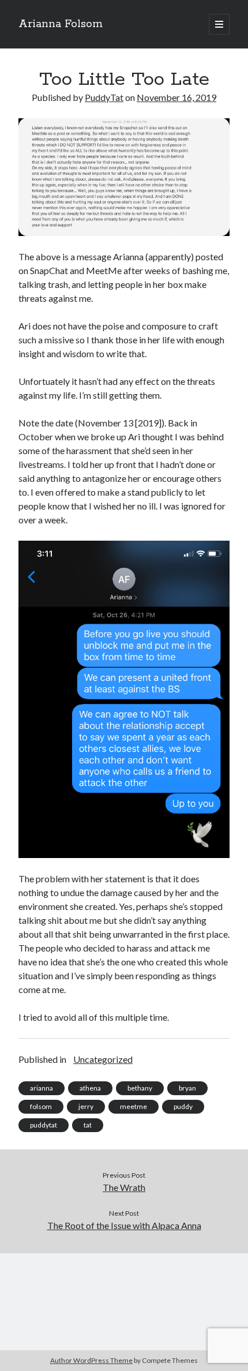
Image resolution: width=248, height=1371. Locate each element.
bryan (187, 1088)
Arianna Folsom (60, 24)
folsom (41, 1106)
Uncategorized (103, 1059)
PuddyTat (104, 97)
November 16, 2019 (176, 97)
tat (88, 1125)
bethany (139, 1088)
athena (90, 1088)
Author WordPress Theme (91, 1360)
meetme (133, 1106)
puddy (183, 1106)
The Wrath (124, 1187)
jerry (85, 1106)
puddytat (43, 1125)
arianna (41, 1088)
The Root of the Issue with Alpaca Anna (124, 1225)
